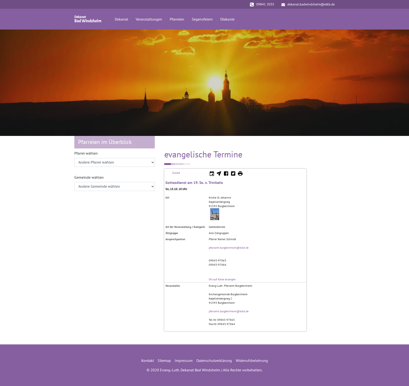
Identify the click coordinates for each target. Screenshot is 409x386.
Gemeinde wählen (89, 177)
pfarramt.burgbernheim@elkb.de (229, 247)
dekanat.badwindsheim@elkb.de (311, 4)
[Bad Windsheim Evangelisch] (88, 19)
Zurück (176, 172)
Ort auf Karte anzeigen (222, 279)
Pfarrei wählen (86, 153)
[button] (12, 83)
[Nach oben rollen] (398, 375)
